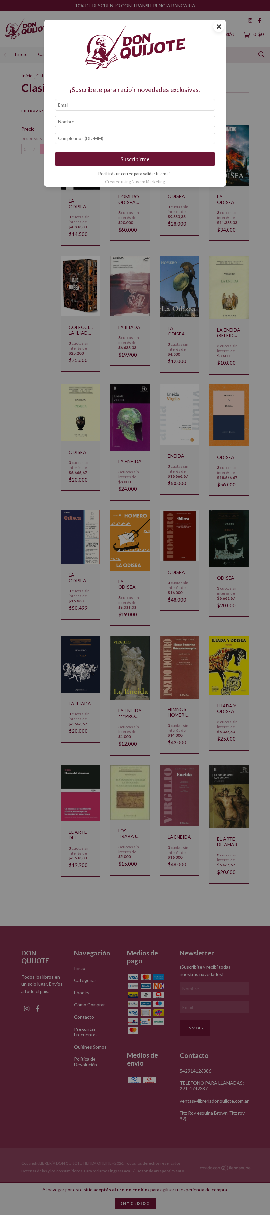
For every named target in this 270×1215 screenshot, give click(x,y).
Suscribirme (135, 159)
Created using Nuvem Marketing (135, 181)
